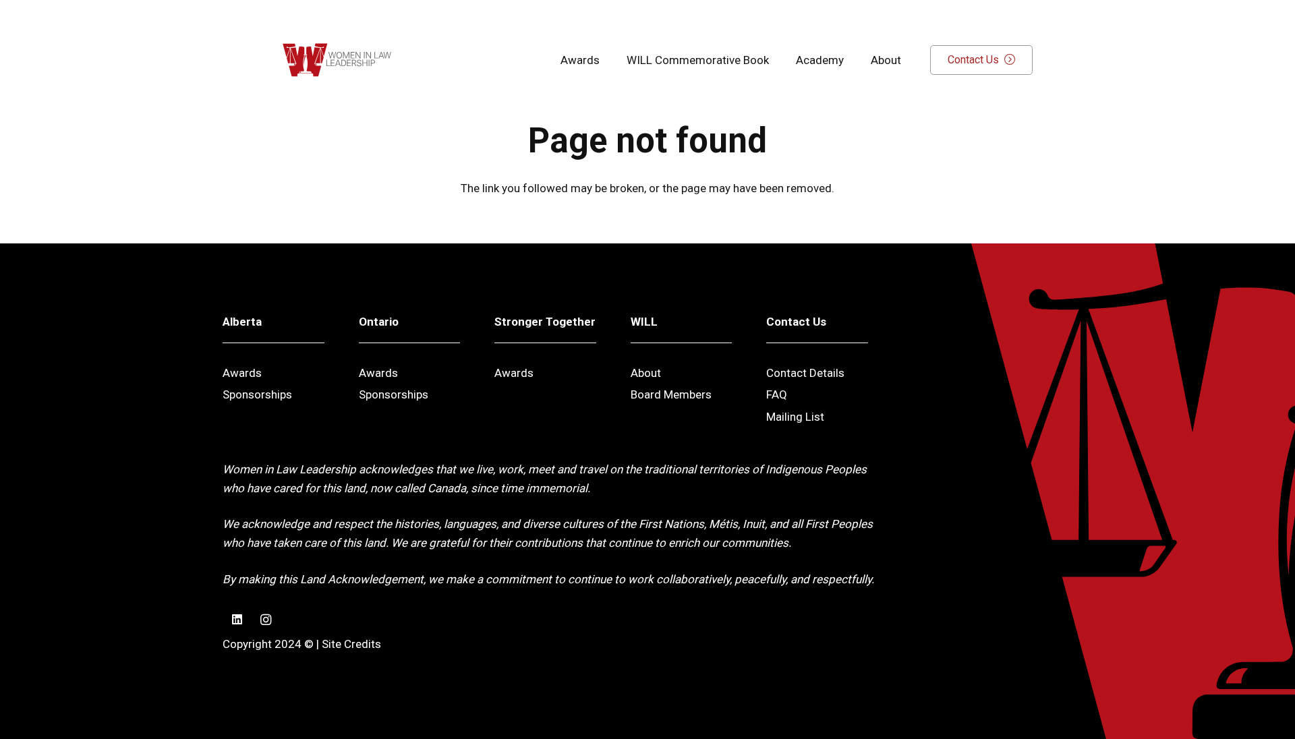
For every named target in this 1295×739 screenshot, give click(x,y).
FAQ (776, 394)
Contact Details (805, 373)
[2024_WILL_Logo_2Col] (337, 60)
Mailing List (795, 416)
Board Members (671, 394)
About (646, 373)
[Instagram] (266, 619)
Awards (242, 373)
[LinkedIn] (237, 619)
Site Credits (351, 644)
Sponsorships (257, 394)
